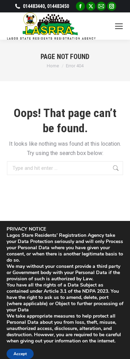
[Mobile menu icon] (119, 26)
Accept (20, 354)
